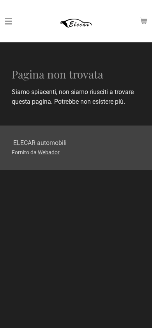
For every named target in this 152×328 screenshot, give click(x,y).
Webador (49, 152)
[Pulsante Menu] (8, 21)
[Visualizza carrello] (143, 21)
